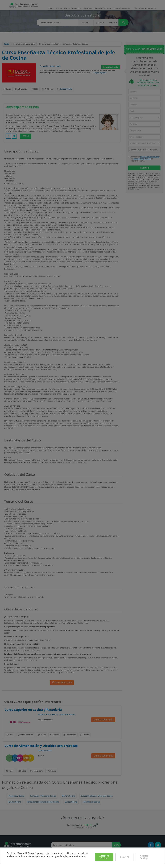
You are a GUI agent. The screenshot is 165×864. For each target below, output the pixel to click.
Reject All (124, 856)
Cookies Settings (144, 857)
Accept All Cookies (104, 857)
